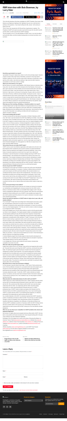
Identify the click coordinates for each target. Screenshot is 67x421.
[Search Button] (63, 2)
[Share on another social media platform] (41, 17)
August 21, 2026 (50, 117)
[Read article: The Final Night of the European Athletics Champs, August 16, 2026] (48, 139)
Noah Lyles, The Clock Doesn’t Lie (57, 36)
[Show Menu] (3, 2)
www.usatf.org (6, 328)
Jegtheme (28, 414)
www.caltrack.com (29, 321)
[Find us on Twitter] (7, 407)
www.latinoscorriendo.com (33, 323)
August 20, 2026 (56, 141)
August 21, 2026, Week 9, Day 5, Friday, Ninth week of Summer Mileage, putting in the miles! (58, 131)
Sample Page (61, 414)
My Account (56, 414)
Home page (50, 414)
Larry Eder (11, 12)
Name (4, 371)
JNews (7, 414)
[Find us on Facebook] (4, 407)
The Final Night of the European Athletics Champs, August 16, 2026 (58, 139)
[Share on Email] (38, 17)
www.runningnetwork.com (19, 330)
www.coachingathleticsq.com (18, 327)
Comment (5, 354)
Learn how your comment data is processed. (28, 390)
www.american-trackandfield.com (22, 320)
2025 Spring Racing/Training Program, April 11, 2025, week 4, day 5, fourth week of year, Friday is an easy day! (58, 44)
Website (25, 377)
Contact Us (45, 414)
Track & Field (8, 4)
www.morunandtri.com (13, 323)
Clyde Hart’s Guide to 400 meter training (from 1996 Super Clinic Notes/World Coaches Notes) (58, 29)
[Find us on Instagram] (10, 407)
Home (4, 4)
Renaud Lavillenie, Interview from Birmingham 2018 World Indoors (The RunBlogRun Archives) (58, 123)
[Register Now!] (54, 12)
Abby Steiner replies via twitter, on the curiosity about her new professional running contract (58, 52)
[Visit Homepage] (33, 2)
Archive (40, 414)
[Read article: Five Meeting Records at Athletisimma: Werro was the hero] (54, 112)
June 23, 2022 (19, 12)
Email (4, 377)
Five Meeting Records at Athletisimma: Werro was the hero (53, 115)
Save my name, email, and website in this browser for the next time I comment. (21, 382)
